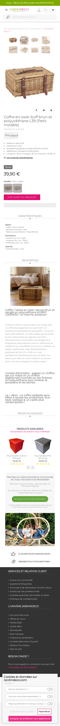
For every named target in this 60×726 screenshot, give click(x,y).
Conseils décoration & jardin (24, 641)
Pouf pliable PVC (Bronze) (42, 456)
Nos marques (16, 634)
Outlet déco (16, 626)
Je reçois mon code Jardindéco (30, 499)
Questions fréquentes (21, 584)
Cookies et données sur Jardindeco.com (20, 678)
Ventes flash (16, 622)
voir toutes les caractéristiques (19, 158)
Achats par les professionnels (24, 591)
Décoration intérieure (16, 29)
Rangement (36, 29)
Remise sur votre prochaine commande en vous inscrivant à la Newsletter (30, 478)
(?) (27, 689)
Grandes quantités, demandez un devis (29, 595)
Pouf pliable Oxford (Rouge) (17, 456)
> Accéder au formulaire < (23, 667)
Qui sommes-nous (19, 615)
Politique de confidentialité (23, 599)
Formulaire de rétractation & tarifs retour (31, 587)
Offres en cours (17, 619)
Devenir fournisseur (20, 645)
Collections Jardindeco (21, 637)
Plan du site (16, 649)
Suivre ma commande (21, 580)
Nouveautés (16, 630)
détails (8, 683)
